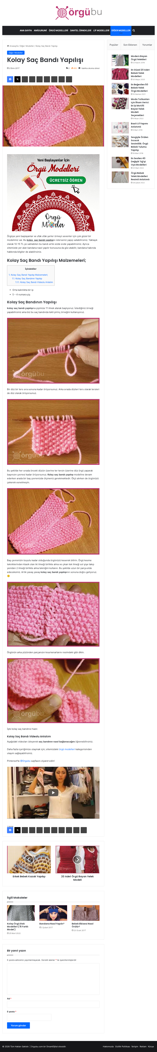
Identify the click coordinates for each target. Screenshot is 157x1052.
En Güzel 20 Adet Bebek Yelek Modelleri (140, 73)
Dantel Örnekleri (80, 30)
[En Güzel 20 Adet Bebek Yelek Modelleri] (120, 74)
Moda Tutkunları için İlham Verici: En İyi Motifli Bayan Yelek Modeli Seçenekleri (140, 107)
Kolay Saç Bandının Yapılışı (27, 278)
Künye (151, 1046)
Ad (9, 998)
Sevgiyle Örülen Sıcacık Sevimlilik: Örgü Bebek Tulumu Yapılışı (139, 144)
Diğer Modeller (120, 30)
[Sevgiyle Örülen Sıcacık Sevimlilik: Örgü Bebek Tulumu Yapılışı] (120, 141)
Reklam (143, 1046)
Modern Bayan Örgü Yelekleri (139, 58)
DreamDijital (52, 1046)
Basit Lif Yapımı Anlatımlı (139, 125)
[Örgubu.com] (78, 13)
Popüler (114, 44)
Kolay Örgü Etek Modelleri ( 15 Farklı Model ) (17, 926)
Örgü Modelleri (58, 30)
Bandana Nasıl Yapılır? (51, 923)
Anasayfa (13, 46)
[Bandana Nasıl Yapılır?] (53, 913)
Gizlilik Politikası (122, 1046)
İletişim (135, 1046)
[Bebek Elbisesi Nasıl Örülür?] (86, 913)
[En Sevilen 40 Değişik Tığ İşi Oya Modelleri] (120, 162)
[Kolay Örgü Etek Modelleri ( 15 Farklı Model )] (21, 913)
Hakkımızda (108, 1046)
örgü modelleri (67, 749)
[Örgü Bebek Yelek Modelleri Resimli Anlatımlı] (120, 177)
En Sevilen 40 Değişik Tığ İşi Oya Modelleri (139, 161)
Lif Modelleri (101, 30)
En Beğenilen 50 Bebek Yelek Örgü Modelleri (139, 87)
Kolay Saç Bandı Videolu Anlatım (34, 282)
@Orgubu (25, 760)
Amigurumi (40, 30)
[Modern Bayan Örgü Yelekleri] (120, 60)
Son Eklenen (130, 44)
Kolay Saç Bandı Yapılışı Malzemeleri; (28, 274)
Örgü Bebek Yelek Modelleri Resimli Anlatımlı (140, 176)
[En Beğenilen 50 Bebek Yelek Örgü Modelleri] (120, 88)
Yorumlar (147, 44)
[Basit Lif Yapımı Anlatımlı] (120, 128)
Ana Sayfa (26, 30)
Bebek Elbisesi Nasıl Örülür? (82, 925)
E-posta (11, 1011)
